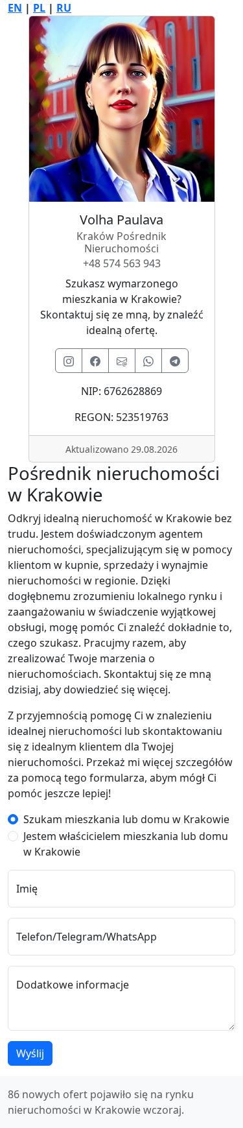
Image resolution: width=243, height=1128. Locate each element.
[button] (68, 360)
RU (63, 8)
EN (15, 8)
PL (39, 8)
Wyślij (30, 1053)
